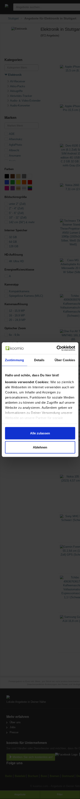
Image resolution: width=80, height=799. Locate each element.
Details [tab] (39, 360)
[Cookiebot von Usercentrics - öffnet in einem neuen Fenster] (57, 348)
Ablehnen (40, 447)
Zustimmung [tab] (14, 360)
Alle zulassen (40, 433)
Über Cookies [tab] (65, 360)
